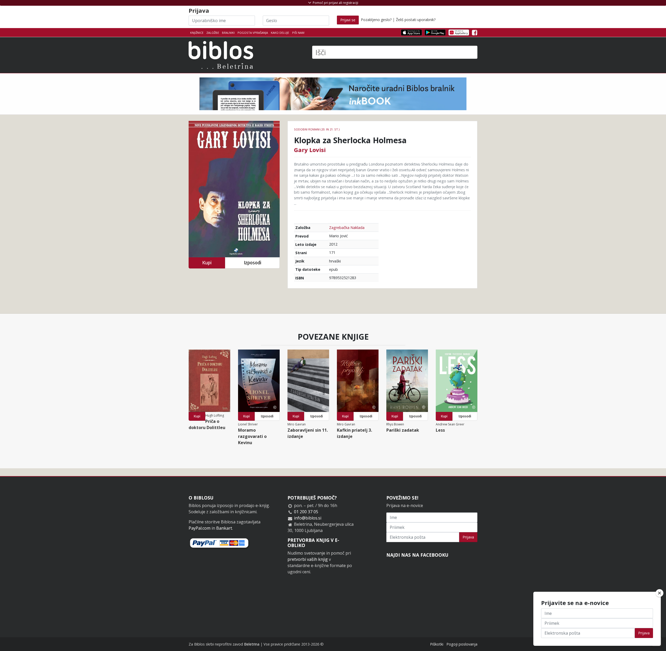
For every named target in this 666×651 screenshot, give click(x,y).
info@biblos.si (307, 518)
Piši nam (298, 33)
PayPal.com (199, 528)
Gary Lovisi (310, 150)
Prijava (468, 537)
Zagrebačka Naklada (346, 227)
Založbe (212, 33)
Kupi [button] (207, 262)
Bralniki (228, 33)
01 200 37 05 (306, 512)
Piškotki (436, 644)
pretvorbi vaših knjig (307, 559)
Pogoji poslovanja (461, 644)
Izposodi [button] (252, 262)
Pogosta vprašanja (253, 33)
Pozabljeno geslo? (376, 19)
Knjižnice (196, 33)
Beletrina (251, 644)
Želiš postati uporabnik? (416, 19)
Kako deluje (280, 33)
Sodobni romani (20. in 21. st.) (317, 129)
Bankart (224, 528)
